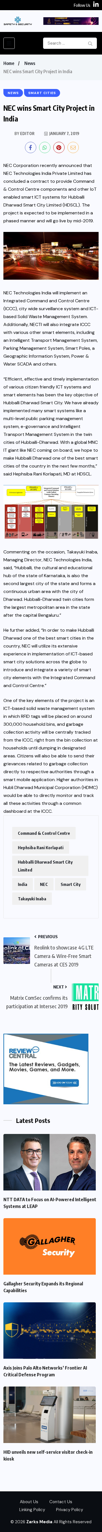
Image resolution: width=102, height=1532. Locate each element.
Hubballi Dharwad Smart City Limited (45, 865)
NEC (44, 884)
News (29, 63)
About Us (29, 1502)
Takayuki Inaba (32, 898)
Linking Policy (32, 1510)
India (22, 884)
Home (8, 63)
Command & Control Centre (44, 833)
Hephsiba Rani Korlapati (40, 847)
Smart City (70, 884)
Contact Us (60, 1502)
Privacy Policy (69, 1510)
